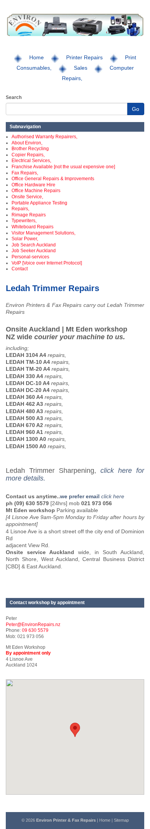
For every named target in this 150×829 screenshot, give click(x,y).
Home (36, 57)
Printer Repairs (84, 57)
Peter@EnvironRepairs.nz (33, 624)
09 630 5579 (35, 630)
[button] (75, 730)
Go (135, 109)
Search (14, 97)
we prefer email (80, 496)
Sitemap (121, 820)
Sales (80, 68)
